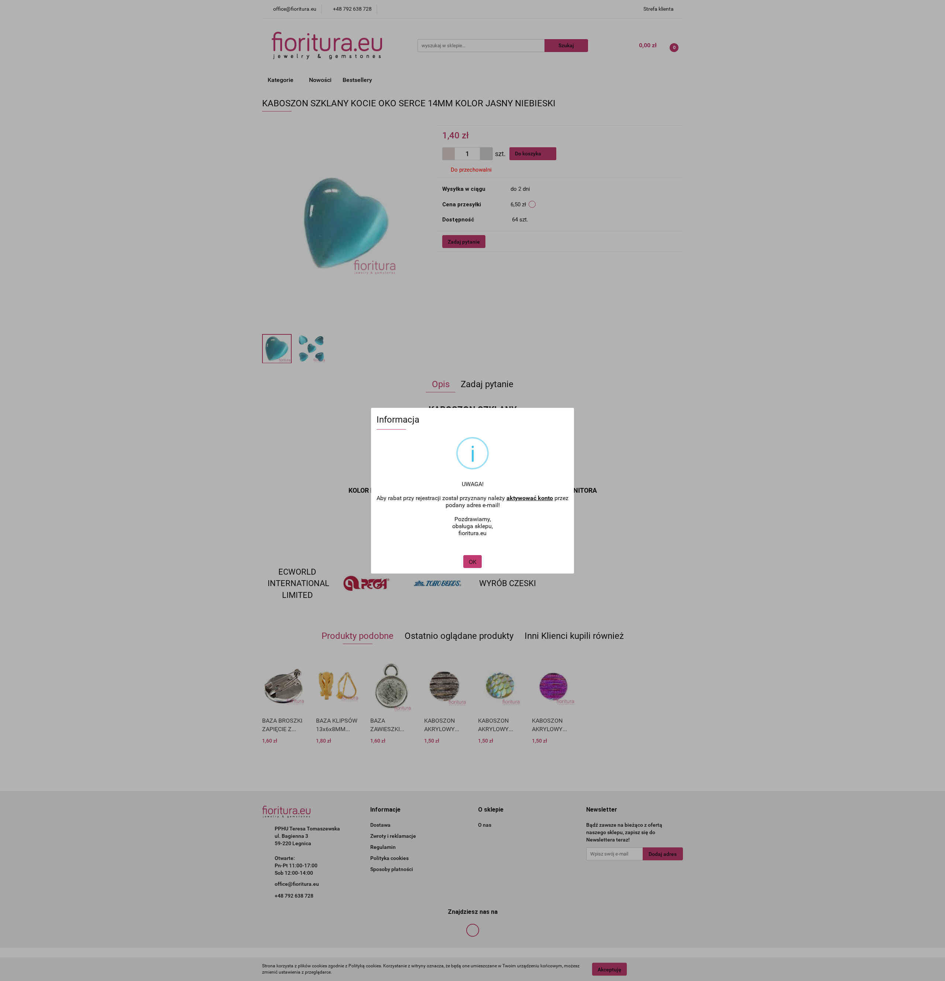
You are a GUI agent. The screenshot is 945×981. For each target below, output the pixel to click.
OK (472, 561)
